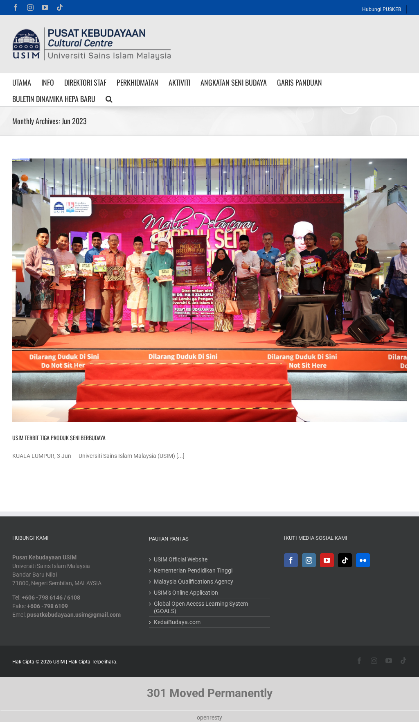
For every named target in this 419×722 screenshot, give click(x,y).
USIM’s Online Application (186, 592)
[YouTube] (327, 560)
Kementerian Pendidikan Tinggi (193, 570)
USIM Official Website (180, 559)
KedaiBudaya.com (177, 622)
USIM (59, 662)
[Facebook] (291, 560)
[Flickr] (363, 560)
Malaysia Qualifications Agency (193, 581)
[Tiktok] (345, 560)
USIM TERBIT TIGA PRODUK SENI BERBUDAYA (59, 437)
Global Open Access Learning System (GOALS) (201, 607)
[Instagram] (309, 560)
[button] (109, 98)
